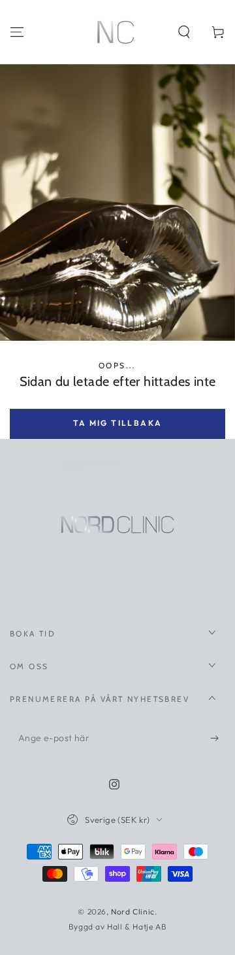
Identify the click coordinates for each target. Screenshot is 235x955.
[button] (184, 32)
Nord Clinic (133, 911)
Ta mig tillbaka (118, 423)
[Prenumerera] (217, 738)
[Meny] (17, 32)
